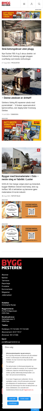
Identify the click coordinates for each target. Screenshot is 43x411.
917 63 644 (14, 329)
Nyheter (5, 278)
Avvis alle (12, 399)
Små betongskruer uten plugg (18, 48)
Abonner (5, 275)
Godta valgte (24, 399)
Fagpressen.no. (29, 390)
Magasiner (6, 292)
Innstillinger (35, 409)
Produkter (5, 286)
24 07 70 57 (17, 332)
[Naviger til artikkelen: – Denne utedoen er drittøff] (21, 81)
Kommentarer (7, 289)
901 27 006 (14, 335)
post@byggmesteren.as (11, 342)
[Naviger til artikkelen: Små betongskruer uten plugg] (21, 33)
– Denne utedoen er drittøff (16, 97)
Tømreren (5, 281)
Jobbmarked (6, 295)
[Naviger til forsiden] (6, 4)
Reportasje (6, 283)
